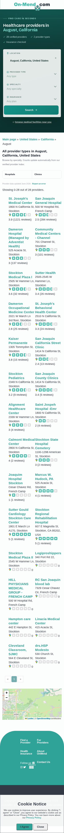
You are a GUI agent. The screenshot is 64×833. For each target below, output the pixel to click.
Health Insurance (26, 752)
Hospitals (10, 174)
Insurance (15, 97)
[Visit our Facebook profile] (33, 763)
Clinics (38, 174)
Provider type (18, 72)
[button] (32, 686)
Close (40, 826)
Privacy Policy (33, 817)
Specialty (15, 84)
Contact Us (43, 762)
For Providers (42, 741)
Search (29, 110)
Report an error (39, 184)
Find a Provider (25, 741)
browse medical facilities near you (33, 122)
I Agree (24, 826)
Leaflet (30, 718)
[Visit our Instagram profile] (21, 767)
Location (15, 53)
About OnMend (42, 752)
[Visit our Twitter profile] (24, 767)
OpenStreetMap (43, 718)
